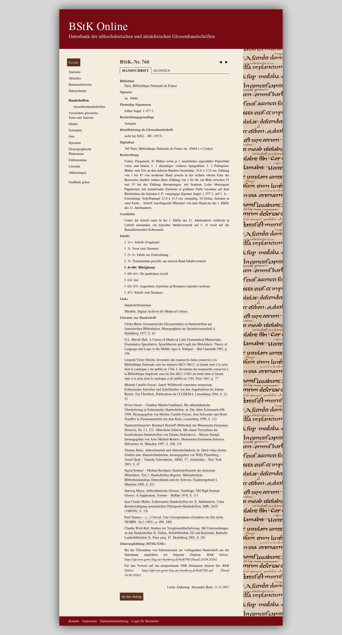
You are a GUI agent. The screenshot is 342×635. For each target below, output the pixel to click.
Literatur (74, 166)
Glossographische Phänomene (80, 151)
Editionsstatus (78, 160)
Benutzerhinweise (80, 84)
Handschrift (135, 70)
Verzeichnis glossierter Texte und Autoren (83, 115)
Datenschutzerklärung (114, 621)
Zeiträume (75, 130)
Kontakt (74, 621)
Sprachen (75, 142)
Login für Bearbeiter (145, 621)
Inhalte (73, 124)
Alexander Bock (201, 587)
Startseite (75, 72)
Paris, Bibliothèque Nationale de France (150, 85)
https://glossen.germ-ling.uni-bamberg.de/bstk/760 (157, 559)
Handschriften (79, 100)
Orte (71, 136)
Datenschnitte (77, 90)
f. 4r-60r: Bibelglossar (139, 267)
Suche (74, 62)
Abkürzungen (77, 172)
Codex (208, 148)
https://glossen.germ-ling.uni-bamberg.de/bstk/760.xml (177, 570)
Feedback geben (79, 182)
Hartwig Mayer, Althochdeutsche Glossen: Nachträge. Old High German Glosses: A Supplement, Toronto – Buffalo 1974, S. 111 (172, 492)
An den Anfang (131, 596)
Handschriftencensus (137, 305)
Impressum (89, 621)
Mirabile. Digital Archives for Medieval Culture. (156, 311)
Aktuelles (75, 78)
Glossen (162, 70)
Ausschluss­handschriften (89, 106)
